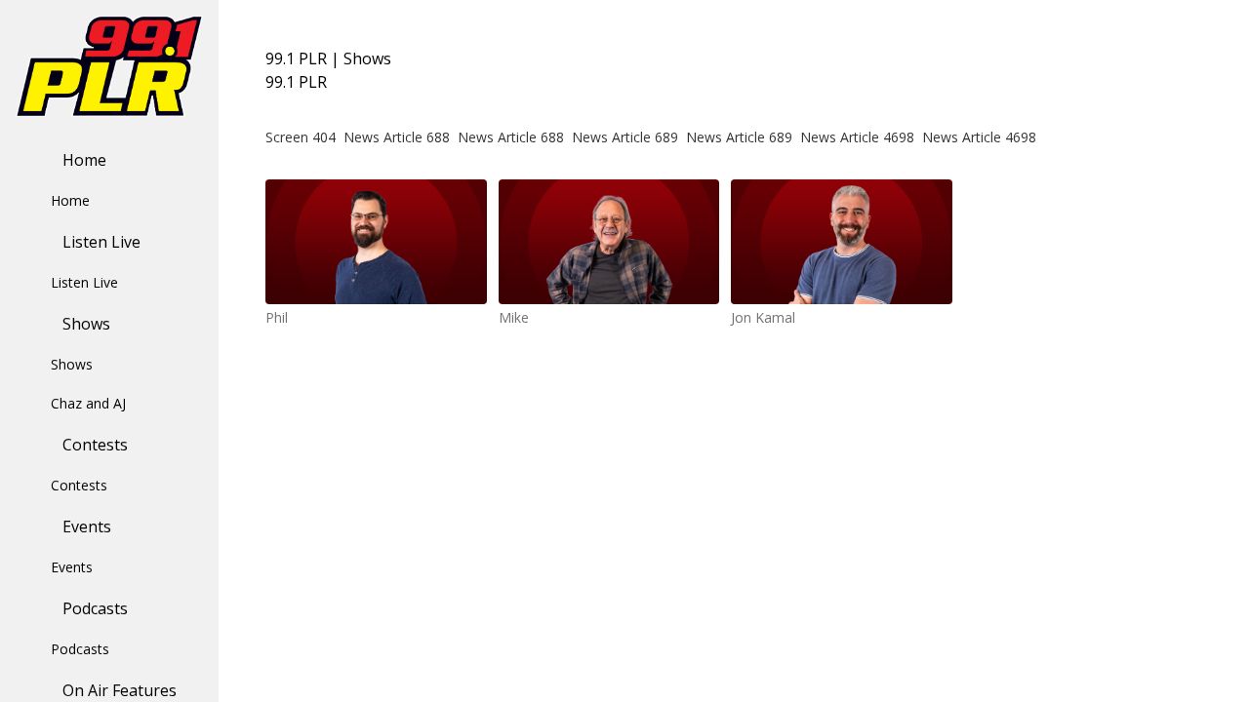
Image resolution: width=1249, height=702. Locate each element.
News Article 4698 (857, 137)
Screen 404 (300, 137)
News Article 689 (625, 137)
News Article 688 (396, 137)
